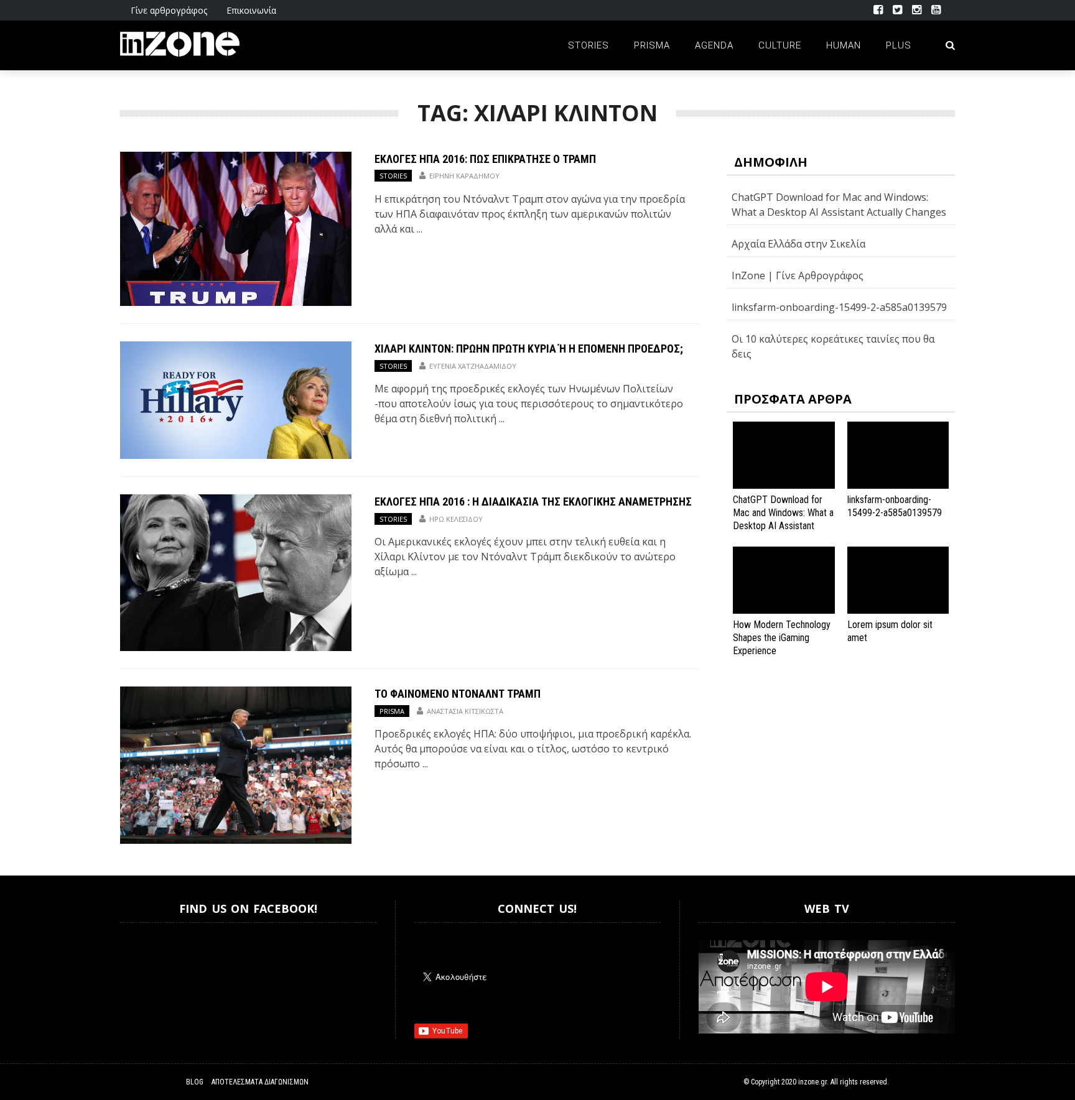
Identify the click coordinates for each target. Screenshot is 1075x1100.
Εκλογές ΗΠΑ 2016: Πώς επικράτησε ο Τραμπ (485, 158)
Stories (588, 45)
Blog (194, 1082)
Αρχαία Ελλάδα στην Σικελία (798, 244)
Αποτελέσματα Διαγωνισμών (260, 1082)
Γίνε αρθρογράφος (169, 10)
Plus (898, 45)
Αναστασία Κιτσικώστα (465, 711)
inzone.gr (812, 1082)
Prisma (652, 45)
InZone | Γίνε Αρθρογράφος (797, 275)
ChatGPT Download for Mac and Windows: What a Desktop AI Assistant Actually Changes (783, 519)
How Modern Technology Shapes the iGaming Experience (782, 638)
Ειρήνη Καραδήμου (464, 175)
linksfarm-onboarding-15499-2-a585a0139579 (839, 307)
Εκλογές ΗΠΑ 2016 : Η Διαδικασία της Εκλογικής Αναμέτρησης (533, 501)
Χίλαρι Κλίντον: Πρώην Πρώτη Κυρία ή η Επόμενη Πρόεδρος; (529, 348)
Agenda (714, 45)
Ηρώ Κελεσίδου (456, 519)
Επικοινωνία (251, 10)
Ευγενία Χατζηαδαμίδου (472, 366)
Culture (779, 45)
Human (843, 45)
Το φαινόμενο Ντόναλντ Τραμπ (458, 693)
